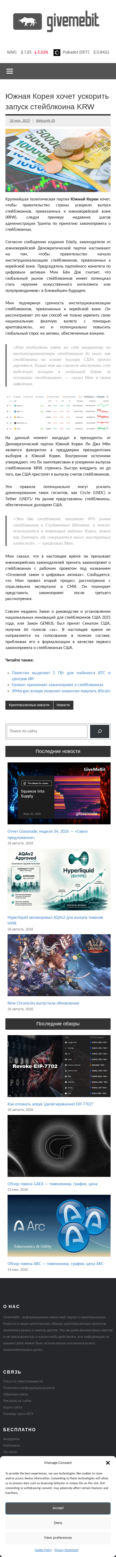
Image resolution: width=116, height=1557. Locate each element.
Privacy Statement (66, 1550)
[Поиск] (99, 731)
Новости (63, 705)
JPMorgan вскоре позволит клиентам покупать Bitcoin (61, 691)
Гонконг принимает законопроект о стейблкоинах (57, 685)
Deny (58, 1523)
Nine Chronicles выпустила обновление (43, 1003)
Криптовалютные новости (29, 705)
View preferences (58, 1538)
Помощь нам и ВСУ (18, 1414)
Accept (58, 1508)
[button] (108, 1463)
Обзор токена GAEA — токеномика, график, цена (53, 1184)
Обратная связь (15, 1395)
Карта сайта (12, 1407)
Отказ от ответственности (23, 1382)
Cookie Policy (43, 1550)
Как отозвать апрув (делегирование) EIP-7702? (50, 1104)
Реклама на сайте (17, 1401)
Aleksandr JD (45, 121)
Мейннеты (11, 1446)
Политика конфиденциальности (29, 1388)
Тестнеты (10, 1452)
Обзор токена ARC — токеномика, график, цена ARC (56, 1264)
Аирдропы (11, 1439)
